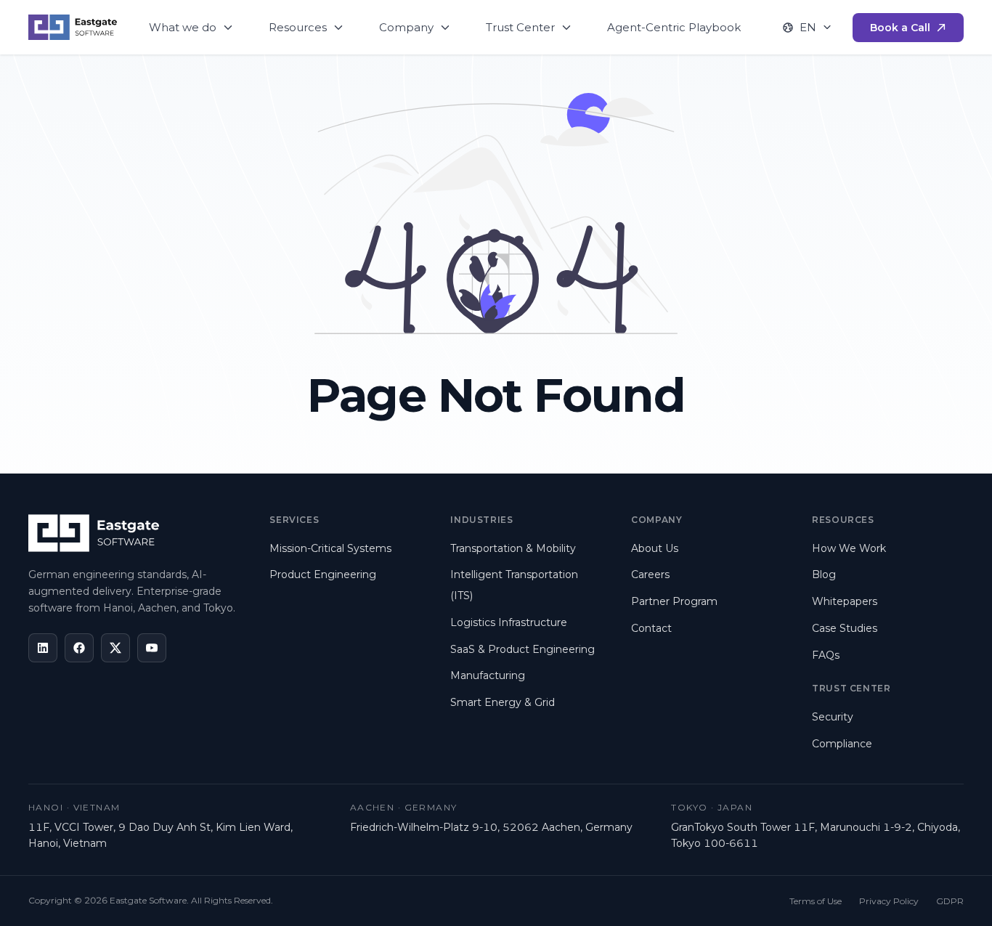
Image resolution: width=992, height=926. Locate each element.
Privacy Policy (889, 900)
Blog (824, 574)
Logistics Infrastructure (508, 622)
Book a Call (900, 27)
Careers (650, 574)
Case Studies (844, 628)
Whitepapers (844, 601)
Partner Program (674, 601)
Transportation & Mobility (513, 548)
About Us (654, 548)
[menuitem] (191, 27)
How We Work (849, 548)
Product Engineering (322, 574)
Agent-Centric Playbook (674, 27)
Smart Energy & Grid (502, 702)
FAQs (825, 655)
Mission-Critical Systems (330, 548)
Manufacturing (487, 675)
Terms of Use (815, 900)
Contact (651, 628)
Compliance (842, 743)
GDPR (950, 900)
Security (832, 716)
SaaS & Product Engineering (522, 649)
